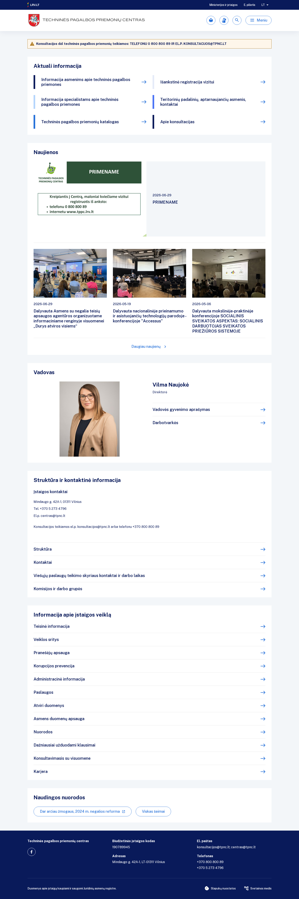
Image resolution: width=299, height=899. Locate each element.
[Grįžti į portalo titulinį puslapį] (33, 5)
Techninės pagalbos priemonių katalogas (80, 121)
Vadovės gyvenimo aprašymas (181, 409)
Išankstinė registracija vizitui (187, 82)
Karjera (41, 771)
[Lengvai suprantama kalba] (210, 20)
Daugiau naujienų (146, 346)
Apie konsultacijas (177, 121)
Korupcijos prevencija (54, 665)
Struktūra (43, 549)
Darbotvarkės (165, 422)
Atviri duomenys (49, 705)
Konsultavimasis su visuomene (62, 758)
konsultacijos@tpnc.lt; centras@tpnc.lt (226, 847)
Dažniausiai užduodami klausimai (64, 745)
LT (263, 4)
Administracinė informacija (59, 679)
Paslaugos (43, 692)
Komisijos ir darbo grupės (58, 588)
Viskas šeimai (153, 811)
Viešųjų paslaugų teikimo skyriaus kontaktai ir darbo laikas (89, 575)
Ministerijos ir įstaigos (223, 4)
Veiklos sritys (46, 639)
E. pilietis (249, 4)
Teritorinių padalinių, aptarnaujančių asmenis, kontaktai (203, 102)
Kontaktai (43, 562)
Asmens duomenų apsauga (59, 718)
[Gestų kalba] (223, 20)
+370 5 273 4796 (210, 868)
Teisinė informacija (52, 626)
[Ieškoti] (236, 20)
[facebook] (31, 852)
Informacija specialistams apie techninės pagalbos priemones (79, 102)
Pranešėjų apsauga (52, 652)
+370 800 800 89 (210, 862)
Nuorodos (43, 731)
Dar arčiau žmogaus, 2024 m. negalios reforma (80, 811)
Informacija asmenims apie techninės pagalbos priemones (85, 82)
